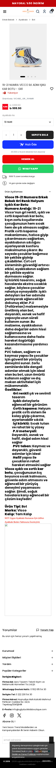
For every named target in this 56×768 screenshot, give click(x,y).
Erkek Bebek (8, 19)
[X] (19, 715)
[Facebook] (4, 715)
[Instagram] (12, 715)
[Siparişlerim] (44, 11)
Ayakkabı (23, 19)
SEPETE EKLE (40, 135)
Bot (33, 19)
